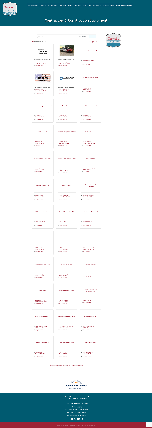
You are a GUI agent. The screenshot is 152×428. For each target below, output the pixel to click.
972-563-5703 (78, 407)
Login (89, 5)
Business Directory (33, 5)
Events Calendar (62, 365)
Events (70, 5)
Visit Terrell (63, 5)
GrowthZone (92, 425)
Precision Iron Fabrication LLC (42, 59)
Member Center (52, 5)
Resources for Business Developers (103, 5)
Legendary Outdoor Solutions (66, 87)
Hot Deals (69, 365)
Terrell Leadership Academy (124, 5)
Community (77, 5)
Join (84, 5)
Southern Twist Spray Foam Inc (66, 59)
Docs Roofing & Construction (42, 87)
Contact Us (80, 365)
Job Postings (75, 365)
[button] (33, 41)
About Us (43, 5)
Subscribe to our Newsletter (78, 415)
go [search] (93, 36)
